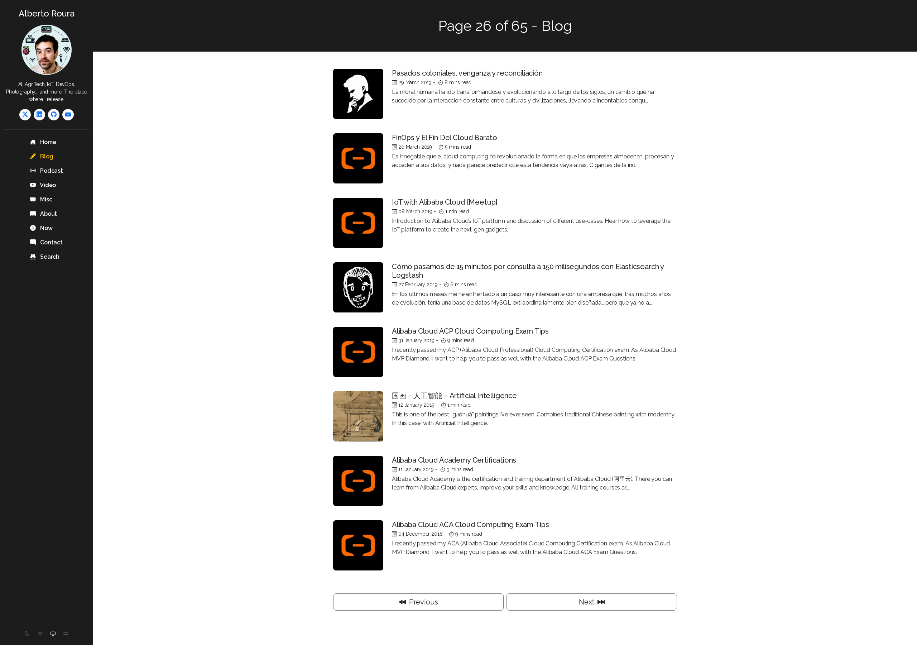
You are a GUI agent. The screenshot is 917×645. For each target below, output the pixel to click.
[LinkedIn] (39, 114)
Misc (45, 199)
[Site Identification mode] (66, 633)
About (48, 213)
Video (47, 185)
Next (587, 602)
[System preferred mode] (53, 633)
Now (45, 228)
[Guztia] (68, 114)
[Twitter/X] (25, 114)
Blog (46, 156)
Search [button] (49, 256)
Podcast (51, 170)
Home (47, 142)
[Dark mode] (27, 633)
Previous (422, 602)
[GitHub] (53, 114)
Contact (51, 242)
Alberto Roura (47, 13)
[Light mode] (40, 633)
